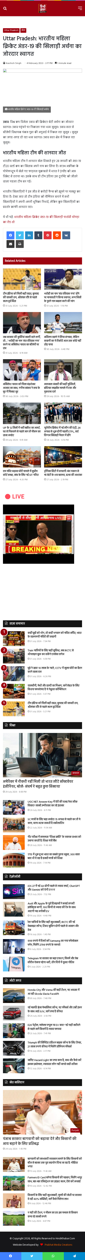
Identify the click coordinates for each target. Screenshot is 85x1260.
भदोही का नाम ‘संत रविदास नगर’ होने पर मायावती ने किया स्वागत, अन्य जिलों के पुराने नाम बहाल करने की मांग (62, 298)
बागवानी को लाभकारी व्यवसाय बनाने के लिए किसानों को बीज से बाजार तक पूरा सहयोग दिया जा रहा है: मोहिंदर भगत (55, 1163)
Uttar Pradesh (11, 30)
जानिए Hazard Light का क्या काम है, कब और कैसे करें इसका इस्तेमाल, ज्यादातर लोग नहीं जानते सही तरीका (54, 1062)
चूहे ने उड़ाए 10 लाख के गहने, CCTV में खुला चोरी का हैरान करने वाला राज (55, 670)
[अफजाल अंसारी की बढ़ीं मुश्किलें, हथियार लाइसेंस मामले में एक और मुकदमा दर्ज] (63, 369)
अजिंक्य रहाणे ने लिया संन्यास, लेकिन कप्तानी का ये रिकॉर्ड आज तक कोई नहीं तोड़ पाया (62, 341)
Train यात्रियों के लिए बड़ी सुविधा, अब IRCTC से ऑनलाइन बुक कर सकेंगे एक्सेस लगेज (51, 652)
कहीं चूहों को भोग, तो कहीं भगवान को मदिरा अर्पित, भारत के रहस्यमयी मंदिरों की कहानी (54, 635)
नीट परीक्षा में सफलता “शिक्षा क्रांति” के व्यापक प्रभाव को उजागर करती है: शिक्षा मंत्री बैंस (54, 839)
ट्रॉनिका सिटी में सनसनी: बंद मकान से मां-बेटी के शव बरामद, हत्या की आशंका (63, 473)
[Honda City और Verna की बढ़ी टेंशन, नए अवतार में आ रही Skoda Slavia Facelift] (14, 995)
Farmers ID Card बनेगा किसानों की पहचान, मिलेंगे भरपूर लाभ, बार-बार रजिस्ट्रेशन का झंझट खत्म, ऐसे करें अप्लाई (55, 1179)
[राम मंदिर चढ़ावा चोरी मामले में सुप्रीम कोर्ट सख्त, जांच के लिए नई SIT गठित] (22, 456)
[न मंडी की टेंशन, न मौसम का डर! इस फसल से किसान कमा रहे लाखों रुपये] (14, 1218)
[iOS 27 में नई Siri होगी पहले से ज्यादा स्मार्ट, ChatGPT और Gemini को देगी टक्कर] (14, 891)
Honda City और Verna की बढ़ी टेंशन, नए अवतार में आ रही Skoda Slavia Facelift (53, 992)
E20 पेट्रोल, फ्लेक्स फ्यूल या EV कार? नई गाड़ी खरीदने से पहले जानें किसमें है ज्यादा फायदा (54, 1027)
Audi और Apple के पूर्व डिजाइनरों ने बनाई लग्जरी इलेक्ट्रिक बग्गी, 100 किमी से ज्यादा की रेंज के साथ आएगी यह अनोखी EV (52, 907)
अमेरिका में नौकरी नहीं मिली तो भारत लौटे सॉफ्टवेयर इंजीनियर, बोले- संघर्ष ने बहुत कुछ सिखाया (38, 784)
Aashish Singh (13, 63)
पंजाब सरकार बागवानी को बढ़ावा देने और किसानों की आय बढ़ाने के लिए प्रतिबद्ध (39, 1141)
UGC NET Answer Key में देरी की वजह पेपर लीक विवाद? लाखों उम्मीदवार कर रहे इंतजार (52, 804)
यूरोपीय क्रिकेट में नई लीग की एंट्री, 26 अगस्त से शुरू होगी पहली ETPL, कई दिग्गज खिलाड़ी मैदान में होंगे (62, 432)
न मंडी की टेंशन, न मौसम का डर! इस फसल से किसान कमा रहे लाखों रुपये (53, 1214)
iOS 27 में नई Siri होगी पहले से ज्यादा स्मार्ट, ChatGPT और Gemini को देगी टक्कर (54, 888)
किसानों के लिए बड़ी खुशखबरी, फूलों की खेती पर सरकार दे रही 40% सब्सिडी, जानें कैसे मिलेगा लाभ (55, 1197)
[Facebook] (10, 235)
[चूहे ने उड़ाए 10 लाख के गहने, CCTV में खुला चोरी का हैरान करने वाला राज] (14, 673)
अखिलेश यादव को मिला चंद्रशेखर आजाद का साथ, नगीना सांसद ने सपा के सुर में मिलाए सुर (21, 388)
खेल (23, 30)
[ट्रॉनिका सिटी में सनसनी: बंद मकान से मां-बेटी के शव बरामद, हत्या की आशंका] (63, 456)
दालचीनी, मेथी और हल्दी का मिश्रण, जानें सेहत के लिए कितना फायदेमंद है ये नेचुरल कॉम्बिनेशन (53, 687)
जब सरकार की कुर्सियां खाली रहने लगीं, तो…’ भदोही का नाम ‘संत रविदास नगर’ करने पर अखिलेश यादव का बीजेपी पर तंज (22, 343)
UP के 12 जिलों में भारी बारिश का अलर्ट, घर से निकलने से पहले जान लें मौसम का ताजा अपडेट (22, 432)
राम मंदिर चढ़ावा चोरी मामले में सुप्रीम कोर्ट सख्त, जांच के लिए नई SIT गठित (21, 473)
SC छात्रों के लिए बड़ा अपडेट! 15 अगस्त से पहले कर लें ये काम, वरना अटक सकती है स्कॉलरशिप (54, 821)
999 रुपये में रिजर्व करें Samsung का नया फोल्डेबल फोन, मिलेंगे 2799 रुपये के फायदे (53, 943)
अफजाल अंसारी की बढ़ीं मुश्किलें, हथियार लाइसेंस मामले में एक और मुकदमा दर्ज (60, 388)
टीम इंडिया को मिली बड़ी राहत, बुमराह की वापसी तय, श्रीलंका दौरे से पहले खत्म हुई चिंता (21, 298)
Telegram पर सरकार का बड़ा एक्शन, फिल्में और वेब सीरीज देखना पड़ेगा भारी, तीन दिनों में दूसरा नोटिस (53, 960)
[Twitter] (20, 235)
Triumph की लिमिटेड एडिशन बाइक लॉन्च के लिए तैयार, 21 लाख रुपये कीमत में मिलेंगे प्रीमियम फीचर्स (55, 1044)
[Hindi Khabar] (42, 8)
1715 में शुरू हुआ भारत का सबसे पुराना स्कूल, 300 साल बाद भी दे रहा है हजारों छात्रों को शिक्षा (54, 856)
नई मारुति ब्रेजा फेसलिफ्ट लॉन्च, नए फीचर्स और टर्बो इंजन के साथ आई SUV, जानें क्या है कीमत (55, 1009)
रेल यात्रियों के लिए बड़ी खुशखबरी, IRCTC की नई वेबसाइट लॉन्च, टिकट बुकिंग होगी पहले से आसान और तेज (53, 926)
